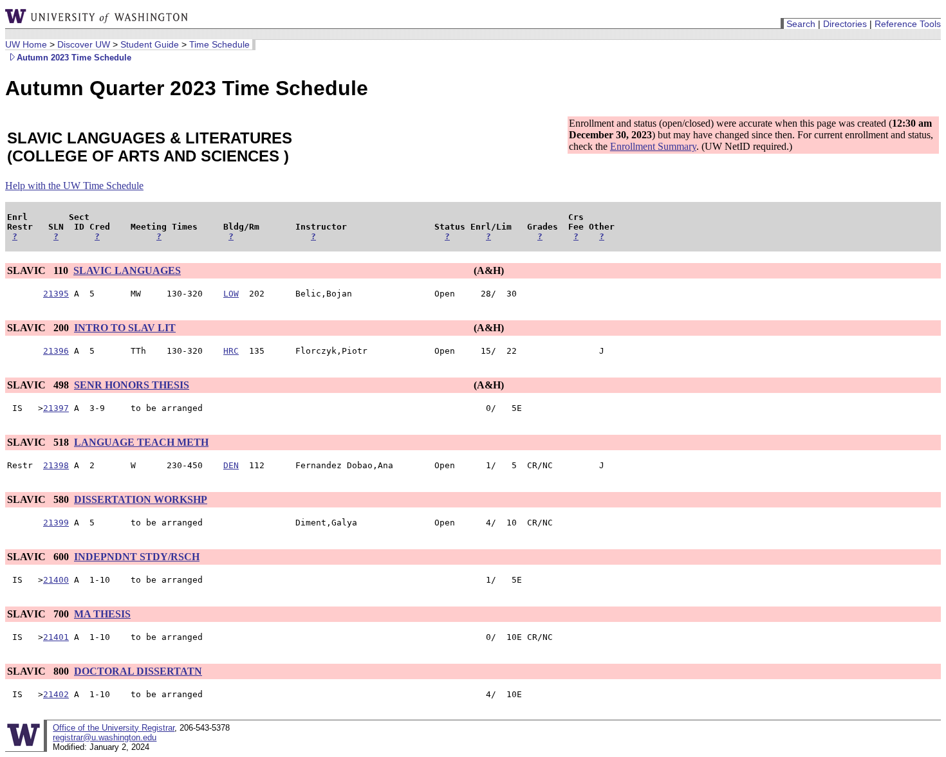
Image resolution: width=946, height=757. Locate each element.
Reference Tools (908, 24)
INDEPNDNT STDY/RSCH (136, 556)
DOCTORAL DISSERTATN (138, 671)
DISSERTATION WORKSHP (140, 499)
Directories (845, 24)
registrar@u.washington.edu (104, 737)
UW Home (26, 44)
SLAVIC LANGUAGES (127, 270)
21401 (56, 637)
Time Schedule (219, 44)
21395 (56, 293)
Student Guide (149, 44)
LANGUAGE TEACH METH (141, 442)
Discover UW (83, 44)
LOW (231, 293)
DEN (231, 465)
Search (800, 24)
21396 (56, 351)
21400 (56, 580)
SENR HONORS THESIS (131, 384)
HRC (231, 351)
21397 (56, 408)
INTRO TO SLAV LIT (125, 327)
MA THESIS (102, 613)
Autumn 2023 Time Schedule (74, 57)
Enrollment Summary (653, 146)
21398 (56, 465)
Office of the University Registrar (113, 728)
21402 (56, 694)
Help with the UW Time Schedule (74, 185)
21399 (56, 522)
